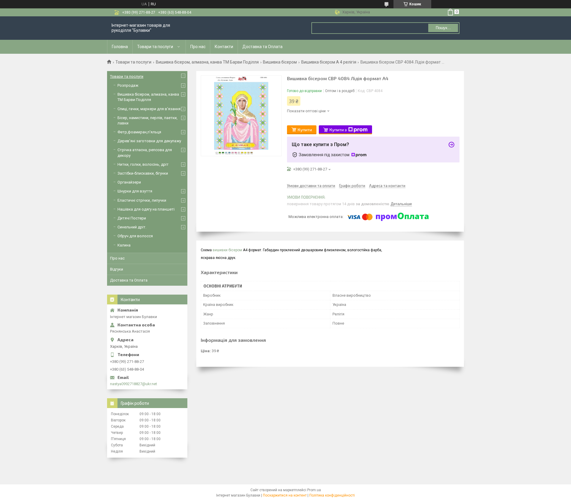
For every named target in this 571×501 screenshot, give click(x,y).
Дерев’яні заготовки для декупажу (149, 141)
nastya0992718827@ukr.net (133, 384)
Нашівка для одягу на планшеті (146, 209)
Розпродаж (127, 85)
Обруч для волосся (135, 236)
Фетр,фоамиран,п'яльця (139, 132)
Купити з (338, 129)
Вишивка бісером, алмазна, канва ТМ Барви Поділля (207, 62)
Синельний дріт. (131, 227)
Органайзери (129, 182)
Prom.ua (314, 490)
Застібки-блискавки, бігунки (142, 173)
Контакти (224, 46)
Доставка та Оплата (262, 46)
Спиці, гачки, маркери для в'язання (149, 109)
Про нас (198, 46)
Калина (124, 245)
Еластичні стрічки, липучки (141, 200)
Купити (305, 129)
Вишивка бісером (280, 62)
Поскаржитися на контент (285, 495)
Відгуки (116, 269)
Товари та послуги (155, 46)
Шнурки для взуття (134, 191)
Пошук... (443, 28)
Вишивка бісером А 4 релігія (328, 62)
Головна (120, 46)
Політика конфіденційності (332, 495)
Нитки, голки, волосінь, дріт (143, 164)
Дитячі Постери (131, 218)
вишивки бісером (227, 250)
